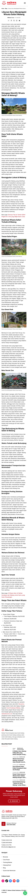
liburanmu (21, 704)
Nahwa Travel (11, 17)
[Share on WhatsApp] (17, 20)
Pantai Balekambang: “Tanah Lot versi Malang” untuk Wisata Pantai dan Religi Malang (19, 785)
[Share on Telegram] (19, 20)
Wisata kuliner (20, 749)
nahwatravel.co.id (7, 714)
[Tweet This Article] (14, 20)
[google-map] (3, 824)
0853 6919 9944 (11, 824)
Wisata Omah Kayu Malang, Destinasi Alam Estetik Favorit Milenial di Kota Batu (19, 761)
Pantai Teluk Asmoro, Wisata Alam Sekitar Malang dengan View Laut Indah (19, 776)
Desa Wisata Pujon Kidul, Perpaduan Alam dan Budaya (19, 768)
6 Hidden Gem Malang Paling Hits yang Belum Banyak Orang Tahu (19, 753)
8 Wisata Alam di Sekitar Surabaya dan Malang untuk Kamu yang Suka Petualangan (13, 595)
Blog (6, 8)
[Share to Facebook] (11, 20)
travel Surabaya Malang (13, 708)
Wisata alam (20, 748)
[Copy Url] (8, 20)
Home (3, 8)
